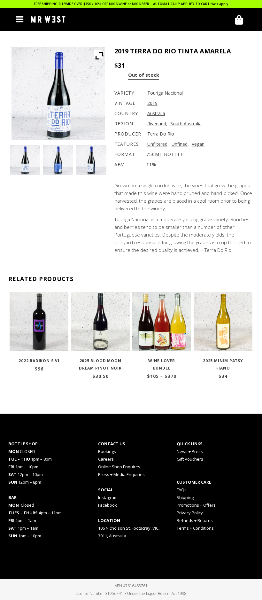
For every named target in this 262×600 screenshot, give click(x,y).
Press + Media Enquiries (121, 474)
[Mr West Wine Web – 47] (91, 160)
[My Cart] (241, 20)
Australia (156, 113)
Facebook (107, 505)
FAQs (182, 490)
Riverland (156, 124)
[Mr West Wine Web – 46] (58, 160)
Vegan (198, 144)
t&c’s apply (219, 4)
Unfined (180, 144)
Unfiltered (157, 144)
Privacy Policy (190, 513)
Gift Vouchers (190, 459)
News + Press (190, 451)
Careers (106, 459)
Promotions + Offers (196, 505)
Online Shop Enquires (119, 467)
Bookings (107, 451)
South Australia (186, 124)
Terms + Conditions (195, 528)
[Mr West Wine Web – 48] (25, 160)
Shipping (185, 497)
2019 (152, 103)
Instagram (108, 497)
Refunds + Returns (195, 520)
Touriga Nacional (165, 93)
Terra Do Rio (160, 134)
